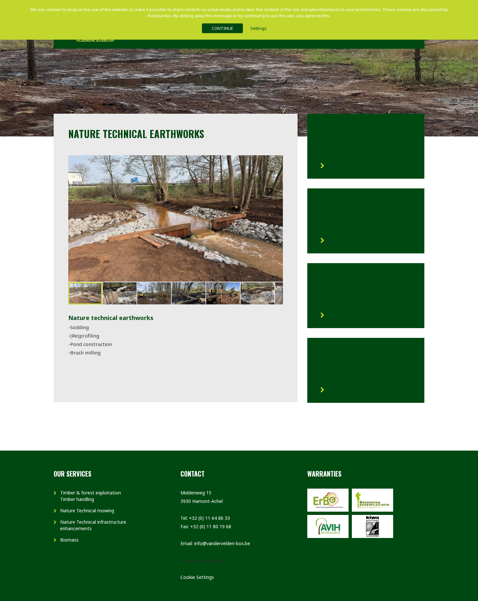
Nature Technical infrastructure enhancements (93, 525)
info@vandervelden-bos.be (222, 543)
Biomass (69, 540)
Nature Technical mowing (87, 510)
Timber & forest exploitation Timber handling (90, 496)
